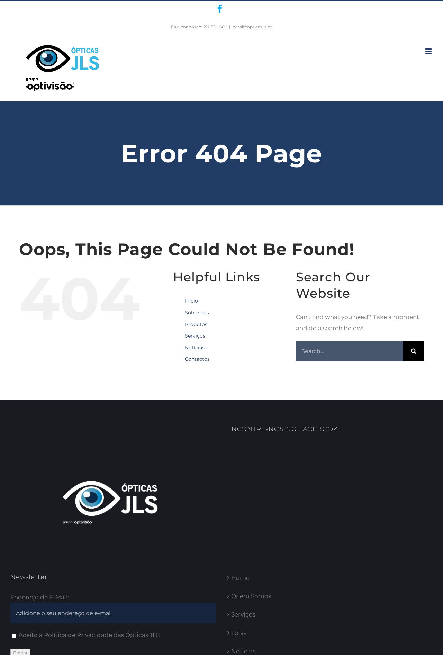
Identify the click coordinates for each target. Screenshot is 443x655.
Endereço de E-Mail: (39, 597)
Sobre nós (197, 312)
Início (191, 301)
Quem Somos (251, 596)
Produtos (196, 324)
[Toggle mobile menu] (429, 51)
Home (240, 577)
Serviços (195, 336)
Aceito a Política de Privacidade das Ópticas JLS (89, 634)
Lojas (238, 632)
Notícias (195, 347)
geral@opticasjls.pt (252, 26)
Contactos (197, 359)
